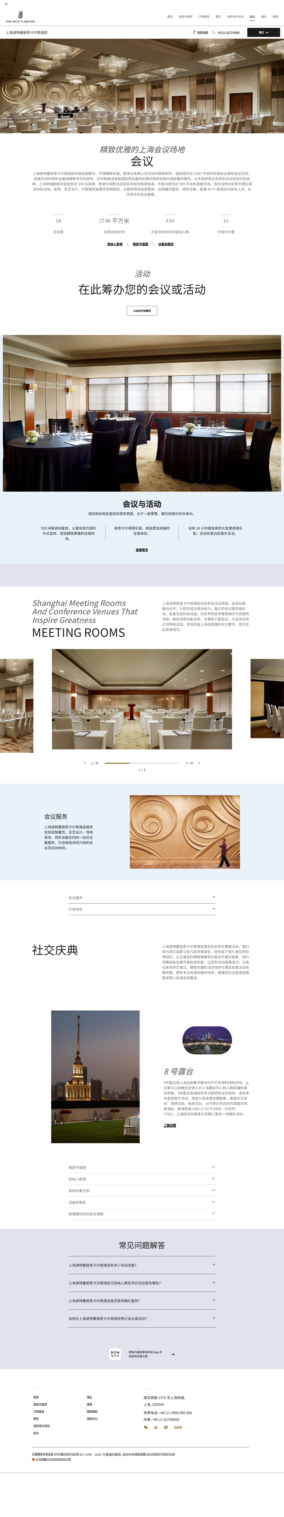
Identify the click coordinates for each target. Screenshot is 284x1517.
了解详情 (170, 1125)
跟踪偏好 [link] (92, 1411)
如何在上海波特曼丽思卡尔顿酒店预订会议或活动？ (109, 1318)
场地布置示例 (79, 1190)
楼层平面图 (140, 244)
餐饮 (218, 16)
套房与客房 (185, 16)
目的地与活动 (235, 16)
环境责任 (75, 909)
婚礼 (264, 16)
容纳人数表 (115, 244)
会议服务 (75, 897)
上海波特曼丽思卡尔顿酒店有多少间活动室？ (103, 1265)
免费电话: (168, 1412)
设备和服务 (166, 244)
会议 (252, 16)
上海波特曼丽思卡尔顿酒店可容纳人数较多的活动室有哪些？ (115, 1282)
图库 (275, 16)
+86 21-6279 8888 (228, 32)
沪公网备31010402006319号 (53, 1459)
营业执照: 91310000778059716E (155, 1454)
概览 (170, 16)
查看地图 (202, 32)
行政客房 (204, 16)
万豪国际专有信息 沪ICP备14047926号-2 (56, 1454)
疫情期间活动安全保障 (86, 1213)
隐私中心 (92, 1418)
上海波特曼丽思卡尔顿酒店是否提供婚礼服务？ (105, 1300)
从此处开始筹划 (142, 311)
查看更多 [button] (142, 550)
